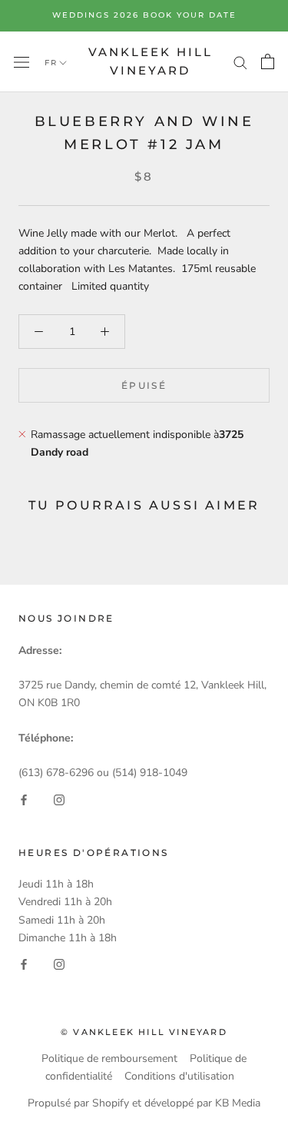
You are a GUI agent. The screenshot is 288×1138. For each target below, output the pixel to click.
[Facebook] (23, 799)
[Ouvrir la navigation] (21, 62)
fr (51, 63)
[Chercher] (240, 61)
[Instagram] (59, 799)
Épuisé (144, 385)
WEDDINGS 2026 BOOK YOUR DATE (144, 15)
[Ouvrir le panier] (267, 61)
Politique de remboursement (109, 1058)
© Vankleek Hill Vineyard (144, 1032)
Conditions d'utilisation (179, 1076)
